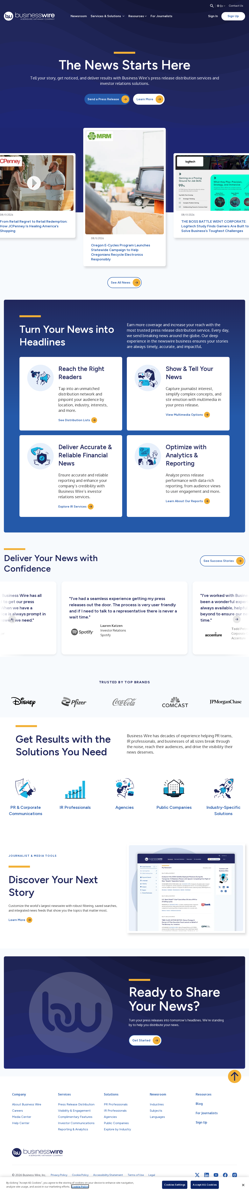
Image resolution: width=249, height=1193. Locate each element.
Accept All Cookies (205, 1184)
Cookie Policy (80, 1186)
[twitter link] (197, 1175)
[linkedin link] (206, 1175)
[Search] (212, 6)
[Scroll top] (234, 1076)
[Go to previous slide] (12, 619)
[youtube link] (216, 1175)
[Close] (243, 1185)
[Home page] (29, 16)
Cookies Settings (174, 1184)
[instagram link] (234, 1175)
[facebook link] (225, 1175)
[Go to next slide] (237, 619)
